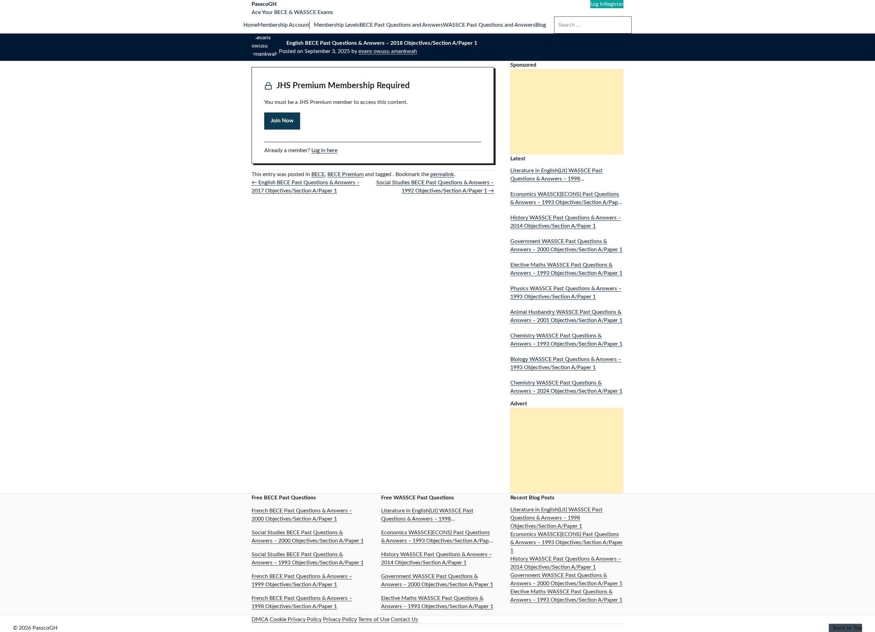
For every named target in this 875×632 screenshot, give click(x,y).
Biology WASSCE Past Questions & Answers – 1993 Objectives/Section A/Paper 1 (565, 363)
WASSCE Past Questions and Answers (489, 25)
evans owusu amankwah (388, 51)
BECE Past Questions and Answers (401, 25)
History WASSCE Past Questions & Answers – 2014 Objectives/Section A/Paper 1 (565, 222)
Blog (540, 25)
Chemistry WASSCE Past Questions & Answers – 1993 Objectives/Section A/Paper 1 (566, 340)
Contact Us (404, 619)
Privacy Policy (340, 619)
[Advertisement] (568, 112)
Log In (597, 4)
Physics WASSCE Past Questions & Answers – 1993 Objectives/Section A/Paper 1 (565, 292)
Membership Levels (337, 25)
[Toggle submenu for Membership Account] (311, 25)
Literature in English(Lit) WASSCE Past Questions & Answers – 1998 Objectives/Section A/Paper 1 (556, 175)
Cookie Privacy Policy (296, 619)
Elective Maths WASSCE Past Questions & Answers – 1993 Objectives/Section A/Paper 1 (566, 269)
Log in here (324, 150)
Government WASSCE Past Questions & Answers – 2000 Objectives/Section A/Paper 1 (566, 245)
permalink (442, 174)
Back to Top (847, 628)
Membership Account (283, 25)
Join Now (282, 121)
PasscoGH (264, 4)
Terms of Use (373, 619)
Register (613, 4)
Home (250, 25)
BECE (318, 174)
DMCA (260, 619)
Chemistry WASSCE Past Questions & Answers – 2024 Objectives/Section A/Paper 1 (566, 387)
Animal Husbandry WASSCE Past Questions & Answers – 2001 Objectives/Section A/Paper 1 (566, 316)
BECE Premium (345, 174)
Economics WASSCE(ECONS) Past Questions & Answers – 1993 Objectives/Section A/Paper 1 (566, 198)
